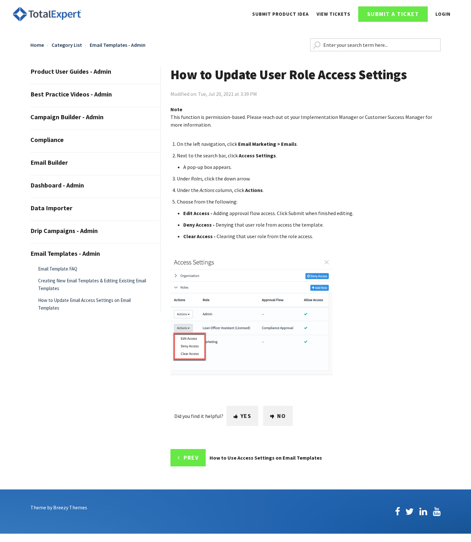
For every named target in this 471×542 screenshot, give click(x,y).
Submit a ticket (393, 14)
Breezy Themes (70, 507)
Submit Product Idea (280, 14)
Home (37, 45)
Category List (67, 45)
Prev (191, 457)
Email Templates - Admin (117, 45)
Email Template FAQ (57, 269)
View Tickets (334, 14)
